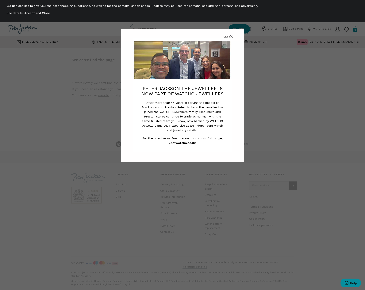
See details (15, 13)
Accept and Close (37, 13)
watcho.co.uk (185, 143)
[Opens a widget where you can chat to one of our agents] (350, 283)
